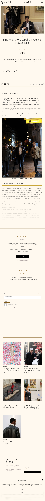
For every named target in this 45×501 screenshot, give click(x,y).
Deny (23, 492)
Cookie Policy (16, 498)
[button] (42, 480)
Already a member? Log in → (22, 260)
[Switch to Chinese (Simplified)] (31, 2)
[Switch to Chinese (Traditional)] (25, 2)
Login (40, 293)
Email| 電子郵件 (26, 463)
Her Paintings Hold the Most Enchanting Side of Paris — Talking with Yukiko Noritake (32, 407)
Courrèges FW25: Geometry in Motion (11, 443)
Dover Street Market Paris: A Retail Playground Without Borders (32, 370)
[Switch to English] (28, 2)
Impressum (29, 498)
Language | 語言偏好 (27, 467)
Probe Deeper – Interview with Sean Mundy (11, 406)
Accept (22, 489)
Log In (37, 2)
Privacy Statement (23, 498)
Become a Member (22, 256)
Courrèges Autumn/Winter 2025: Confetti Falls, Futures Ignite (11, 370)
